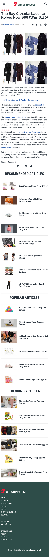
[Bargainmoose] (24, 3)
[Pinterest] (41, 24)
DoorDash (4, 500)
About (3, 534)
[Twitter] (32, 24)
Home (3, 10)
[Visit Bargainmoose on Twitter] (2, 524)
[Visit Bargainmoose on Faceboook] (6, 524)
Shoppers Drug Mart (8, 512)
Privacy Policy (6, 540)
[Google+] (45, 24)
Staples (4, 506)
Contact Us (5, 537)
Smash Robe (40, 105)
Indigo (3, 509)
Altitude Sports (7, 503)
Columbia (4, 515)
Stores (3, 498)
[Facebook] (37, 24)
